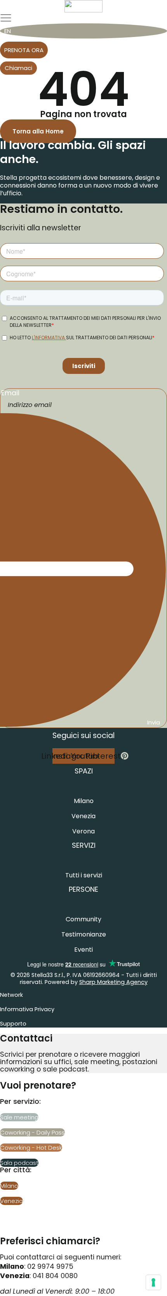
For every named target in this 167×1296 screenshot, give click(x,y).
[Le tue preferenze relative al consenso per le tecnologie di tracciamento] (153, 1282)
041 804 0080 (55, 1275)
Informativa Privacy (27, 1009)
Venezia (83, 816)
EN (7, 31)
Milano (84, 800)
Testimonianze (83, 934)
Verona (83, 831)
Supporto (13, 1024)
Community (83, 919)
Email (10, 393)
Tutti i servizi (83, 875)
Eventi (83, 949)
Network (11, 995)
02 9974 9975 (50, 1266)
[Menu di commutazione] (5, 17)
